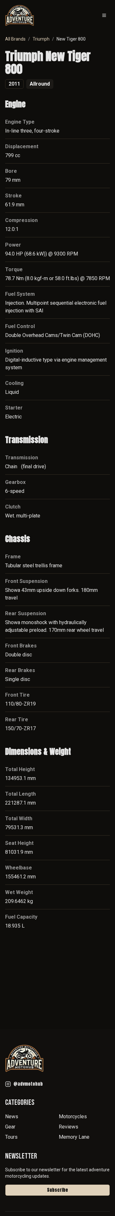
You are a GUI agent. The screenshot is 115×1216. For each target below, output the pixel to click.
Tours (11, 1137)
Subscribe (57, 1190)
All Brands (15, 39)
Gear (10, 1127)
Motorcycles (73, 1116)
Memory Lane (74, 1137)
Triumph (41, 39)
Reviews (68, 1127)
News (11, 1116)
